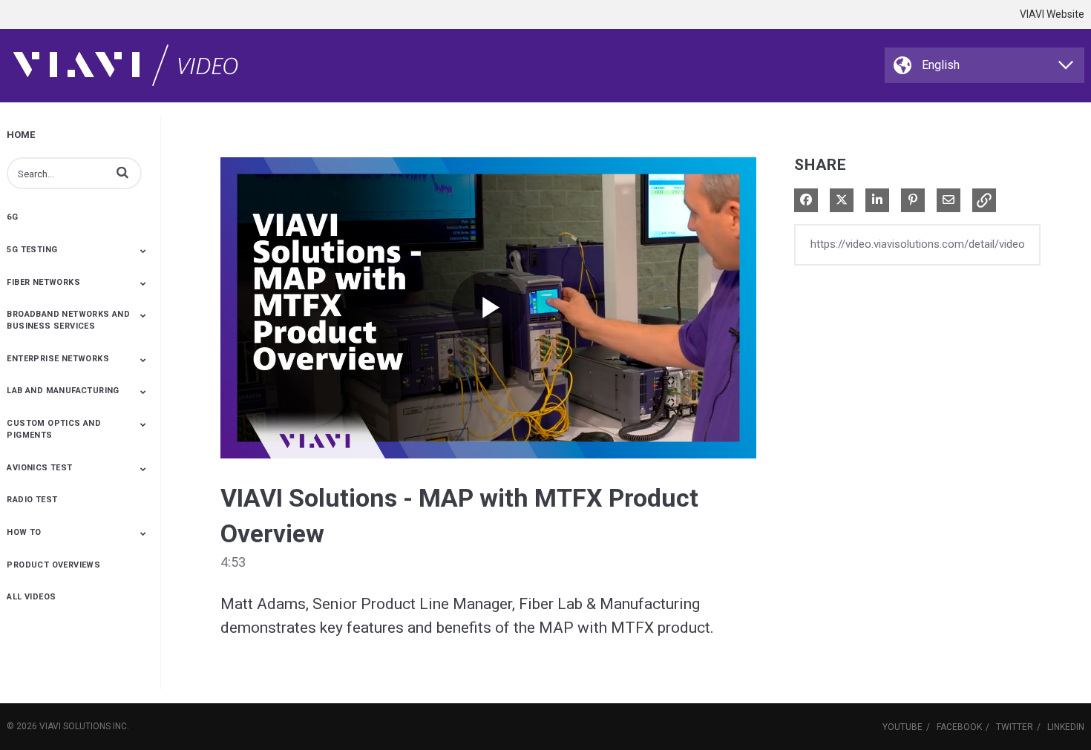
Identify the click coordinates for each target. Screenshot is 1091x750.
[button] (122, 172)
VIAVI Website (1052, 14)
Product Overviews (53, 565)
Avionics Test (39, 468)
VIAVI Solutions (75, 726)
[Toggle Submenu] (143, 250)
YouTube (902, 727)
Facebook (959, 727)
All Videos (31, 597)
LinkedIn (1065, 727)
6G (12, 217)
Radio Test (32, 499)
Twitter (1014, 727)
